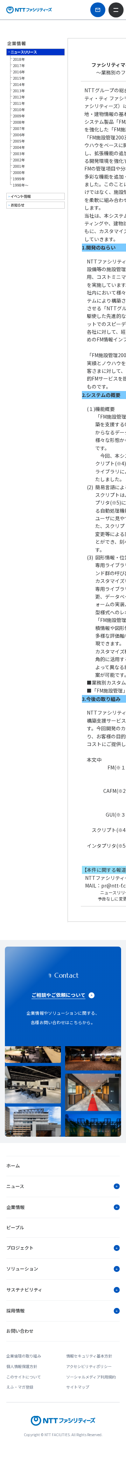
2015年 (19, 78)
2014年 (19, 84)
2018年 (19, 59)
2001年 (19, 166)
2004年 (19, 147)
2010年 (19, 109)
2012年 (19, 97)
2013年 (19, 90)
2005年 (19, 141)
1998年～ (20, 185)
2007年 (19, 128)
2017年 (19, 65)
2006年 (19, 134)
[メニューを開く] (115, 9)
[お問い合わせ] (97, 9)
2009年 (19, 115)
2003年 (19, 153)
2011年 (19, 103)
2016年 (19, 71)
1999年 (19, 178)
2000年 (19, 172)
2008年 (19, 122)
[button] (62, 1186)
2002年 (19, 159)
